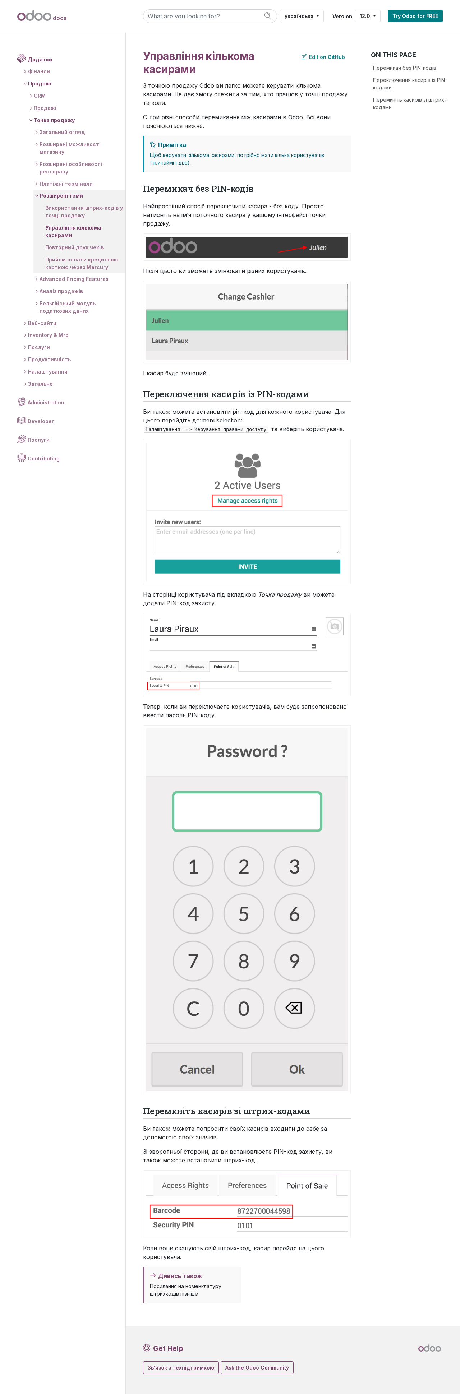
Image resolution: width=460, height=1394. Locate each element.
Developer (41, 421)
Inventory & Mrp (48, 335)
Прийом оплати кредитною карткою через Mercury (81, 263)
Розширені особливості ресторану (71, 168)
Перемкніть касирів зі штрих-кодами (409, 103)
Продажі (39, 83)
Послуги (39, 347)
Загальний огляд (62, 132)
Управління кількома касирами (73, 231)
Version (342, 16)
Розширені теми (61, 196)
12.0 (366, 16)
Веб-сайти (42, 323)
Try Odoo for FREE (415, 16)
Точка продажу (54, 120)
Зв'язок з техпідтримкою (181, 1368)
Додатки (40, 59)
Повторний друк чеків (74, 247)
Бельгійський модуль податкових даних (68, 307)
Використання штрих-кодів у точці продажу (84, 211)
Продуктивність (49, 359)
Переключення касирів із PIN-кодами (410, 84)
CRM (40, 96)
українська (300, 16)
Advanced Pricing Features (74, 279)
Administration (46, 402)
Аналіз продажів (61, 291)
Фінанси (39, 71)
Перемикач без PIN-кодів (404, 68)
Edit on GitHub (326, 57)
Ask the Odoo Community (257, 1368)
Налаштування (48, 372)
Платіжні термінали (66, 184)
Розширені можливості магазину (70, 148)
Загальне (40, 384)
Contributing (44, 458)
